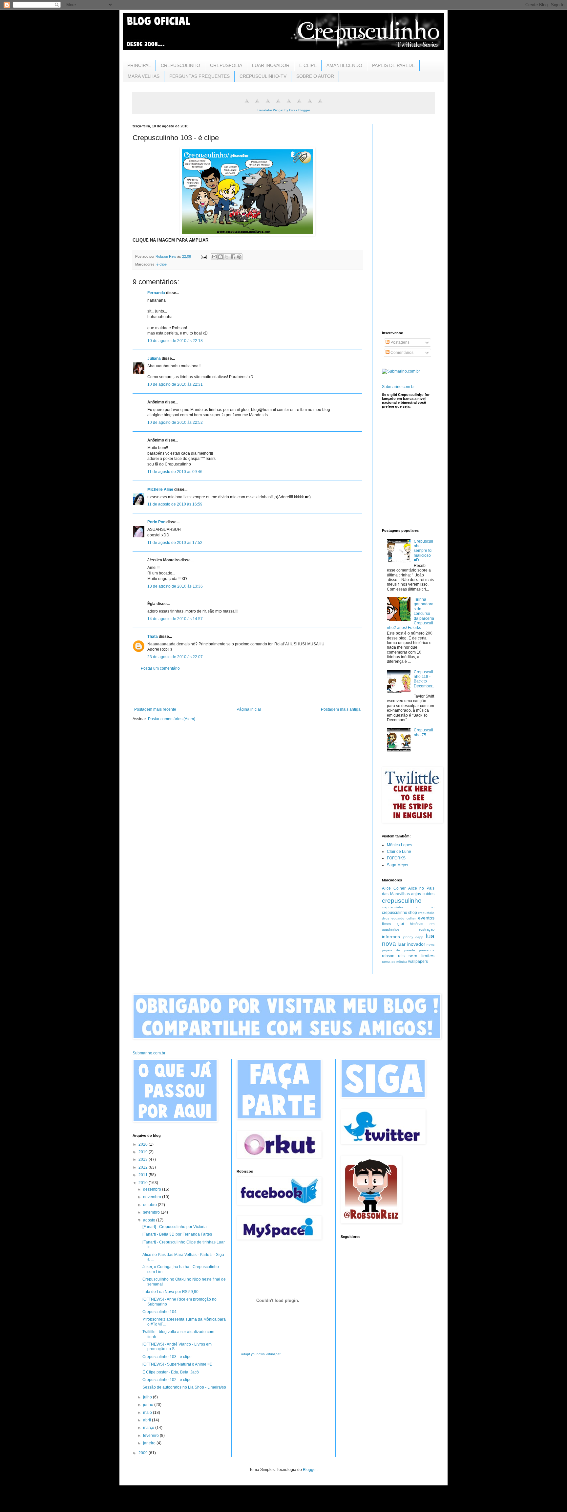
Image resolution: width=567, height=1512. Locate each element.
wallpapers (418, 961)
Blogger (310, 1469)
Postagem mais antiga (341, 709)
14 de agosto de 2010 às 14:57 (175, 618)
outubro (150, 1204)
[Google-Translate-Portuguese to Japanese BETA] (289, 104)
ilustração (426, 929)
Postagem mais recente (155, 709)
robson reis (393, 956)
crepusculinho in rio (408, 907)
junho (148, 1404)
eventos (426, 917)
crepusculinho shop (399, 912)
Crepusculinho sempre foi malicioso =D (423, 551)
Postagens (399, 342)
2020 (143, 1144)
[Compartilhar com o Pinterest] (239, 256)
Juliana (154, 358)
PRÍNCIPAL (139, 65)
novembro (152, 1197)
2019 (143, 1152)
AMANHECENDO (344, 65)
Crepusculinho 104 (159, 1311)
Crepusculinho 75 (423, 732)
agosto (149, 1220)
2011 (143, 1175)
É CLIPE (308, 65)
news (430, 944)
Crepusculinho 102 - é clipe (167, 1379)
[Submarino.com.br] (401, 371)
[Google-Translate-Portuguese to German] (267, 104)
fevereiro (151, 1435)
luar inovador (411, 944)
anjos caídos (422, 894)
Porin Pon (156, 522)
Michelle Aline (160, 489)
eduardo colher (403, 918)
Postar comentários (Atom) (171, 719)
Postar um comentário (160, 668)
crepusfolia (426, 913)
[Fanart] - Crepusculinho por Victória (174, 1226)
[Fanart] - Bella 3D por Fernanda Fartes (177, 1234)
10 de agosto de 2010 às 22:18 (175, 340)
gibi (400, 923)
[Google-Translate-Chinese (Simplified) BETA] (247, 104)
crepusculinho (402, 900)
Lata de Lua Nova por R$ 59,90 (170, 1291)
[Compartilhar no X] (226, 256)
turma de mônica (394, 961)
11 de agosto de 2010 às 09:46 (174, 471)
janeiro (150, 1443)
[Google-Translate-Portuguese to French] (257, 104)
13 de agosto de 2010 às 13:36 (175, 586)
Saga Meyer (398, 865)
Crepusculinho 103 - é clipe (167, 1356)
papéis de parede (398, 950)
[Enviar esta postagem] (203, 256)
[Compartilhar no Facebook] (233, 256)
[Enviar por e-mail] (214, 256)
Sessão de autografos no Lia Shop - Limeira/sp (184, 1387)
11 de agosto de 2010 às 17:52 (174, 542)
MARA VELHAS (143, 76)
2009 (143, 1453)
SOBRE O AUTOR (315, 76)
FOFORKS (396, 858)
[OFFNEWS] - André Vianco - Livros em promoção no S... (177, 1346)
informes (391, 936)
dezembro (152, 1189)
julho (148, 1397)
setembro (152, 1212)
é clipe (162, 264)
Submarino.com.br (398, 386)
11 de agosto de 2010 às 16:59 (174, 504)
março (149, 1427)
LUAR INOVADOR (270, 65)
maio (148, 1412)
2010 (143, 1182)
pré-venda (426, 950)
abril (147, 1420)
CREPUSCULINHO (180, 65)
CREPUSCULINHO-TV (263, 76)
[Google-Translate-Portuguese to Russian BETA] (309, 104)
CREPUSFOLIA (226, 65)
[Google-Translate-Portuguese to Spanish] (320, 104)
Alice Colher (394, 888)
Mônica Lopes (399, 845)
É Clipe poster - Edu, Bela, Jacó (170, 1372)
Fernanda (156, 293)
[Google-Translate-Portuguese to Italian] (278, 104)
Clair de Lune (399, 851)
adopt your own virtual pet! (261, 1354)
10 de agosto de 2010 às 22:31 (175, 384)
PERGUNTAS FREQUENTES (199, 76)
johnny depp (413, 937)
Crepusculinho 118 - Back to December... (424, 681)
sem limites (421, 955)
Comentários (401, 352)
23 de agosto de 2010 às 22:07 (175, 657)
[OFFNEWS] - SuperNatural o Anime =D (177, 1364)
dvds (385, 918)
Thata (152, 636)
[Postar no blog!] (220, 256)
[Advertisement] (247, 689)
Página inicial (249, 709)
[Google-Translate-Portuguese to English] (299, 104)
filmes (386, 924)
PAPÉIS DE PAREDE (393, 65)
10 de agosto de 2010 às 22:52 (175, 422)
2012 (143, 1167)
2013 (143, 1159)
